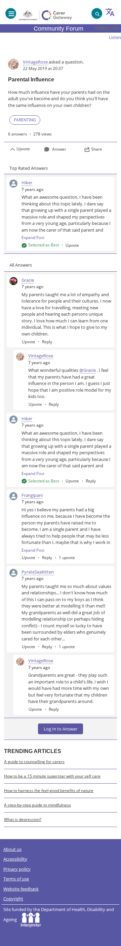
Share (96, 149)
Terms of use (16, 879)
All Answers (20, 265)
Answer (59, 149)
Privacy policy (17, 869)
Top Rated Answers (28, 168)
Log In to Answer (60, 729)
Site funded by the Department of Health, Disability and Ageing (58, 914)
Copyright (13, 899)
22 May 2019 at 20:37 (43, 68)
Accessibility (15, 859)
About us (12, 849)
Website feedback (21, 889)
